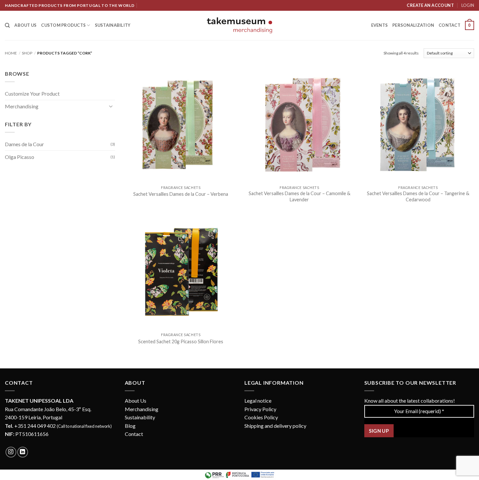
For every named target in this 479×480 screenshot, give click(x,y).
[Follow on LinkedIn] (22, 452)
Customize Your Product (32, 93)
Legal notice (257, 400)
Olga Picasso (19, 157)
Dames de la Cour (24, 144)
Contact (449, 25)
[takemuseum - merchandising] (239, 25)
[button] (469, 25)
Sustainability (113, 25)
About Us (135, 400)
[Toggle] (111, 106)
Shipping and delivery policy (275, 426)
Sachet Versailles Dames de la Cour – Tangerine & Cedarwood (418, 196)
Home (11, 53)
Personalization (413, 25)
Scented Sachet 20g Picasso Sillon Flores (180, 341)
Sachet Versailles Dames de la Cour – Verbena (180, 194)
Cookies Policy (261, 417)
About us (25, 25)
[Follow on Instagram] (11, 452)
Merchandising (21, 106)
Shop (27, 53)
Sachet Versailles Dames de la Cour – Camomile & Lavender (299, 196)
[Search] (7, 25)
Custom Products (63, 25)
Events (379, 25)
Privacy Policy (260, 409)
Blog (130, 426)
